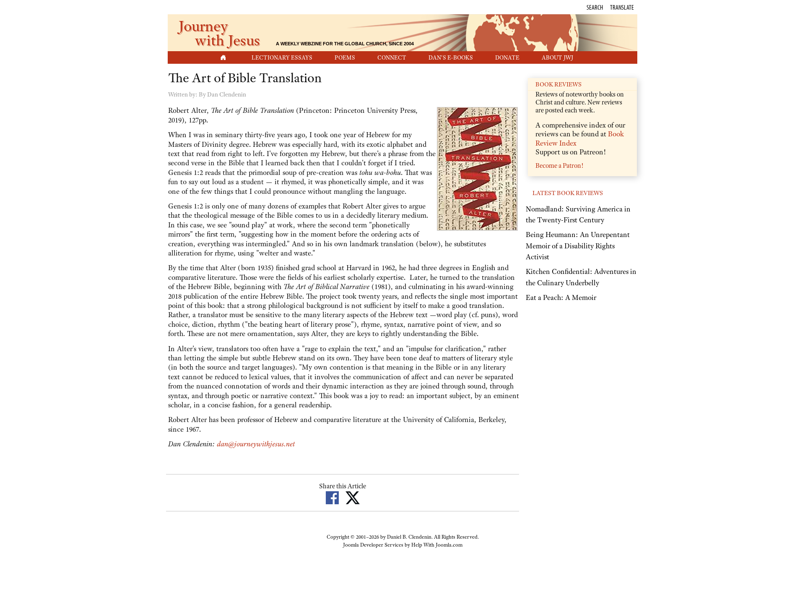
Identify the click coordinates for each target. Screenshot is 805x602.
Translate (622, 7)
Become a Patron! (559, 166)
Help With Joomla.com (436, 545)
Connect (391, 57)
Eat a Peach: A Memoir (561, 297)
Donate (507, 57)
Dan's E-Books (450, 57)
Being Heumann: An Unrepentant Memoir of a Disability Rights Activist (578, 245)
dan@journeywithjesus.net (256, 443)
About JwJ (557, 57)
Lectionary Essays (282, 57)
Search (595, 7)
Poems (345, 57)
